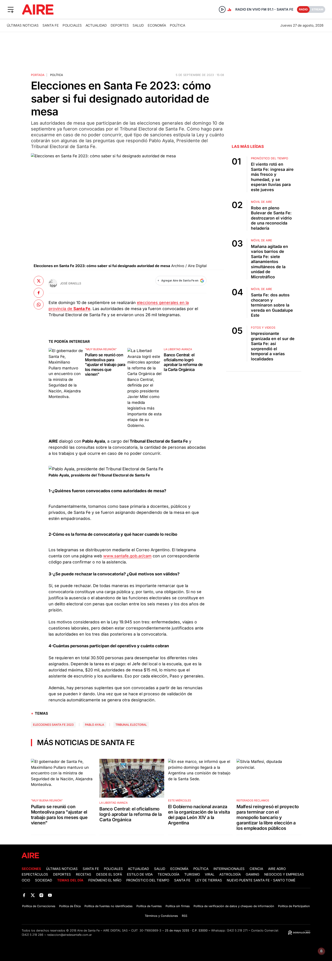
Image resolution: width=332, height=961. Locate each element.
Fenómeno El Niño (104, 880)
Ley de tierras (209, 880)
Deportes (120, 25)
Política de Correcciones (38, 906)
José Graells (70, 283)
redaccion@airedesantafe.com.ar (69, 934)
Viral (209, 874)
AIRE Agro (277, 869)
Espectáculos (35, 874)
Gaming (252, 874)
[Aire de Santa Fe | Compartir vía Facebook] (39, 292)
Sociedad (43, 880)
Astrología (230, 874)
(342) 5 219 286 (32, 934)
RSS (184, 916)
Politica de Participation (294, 906)
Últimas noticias (23, 25)
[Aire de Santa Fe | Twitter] (32, 895)
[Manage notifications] (321, 951)
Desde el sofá (109, 874)
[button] (10, 9)
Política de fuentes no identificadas (108, 906)
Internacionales (229, 869)
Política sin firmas (178, 906)
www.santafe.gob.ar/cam (127, 556)
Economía (157, 25)
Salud (138, 25)
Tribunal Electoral (131, 724)
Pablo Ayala (94, 724)
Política (177, 25)
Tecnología (168, 874)
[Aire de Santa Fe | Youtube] (50, 895)
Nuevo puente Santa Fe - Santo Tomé (261, 880)
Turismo (192, 874)
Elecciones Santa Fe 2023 (53, 724)
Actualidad (96, 25)
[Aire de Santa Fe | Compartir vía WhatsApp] (39, 304)
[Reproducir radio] (222, 9)
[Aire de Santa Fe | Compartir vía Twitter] (39, 281)
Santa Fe (50, 25)
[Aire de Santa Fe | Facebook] (24, 895)
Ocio (26, 880)
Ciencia (256, 869)
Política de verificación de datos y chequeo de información (234, 906)
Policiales (72, 25)
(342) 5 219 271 (237, 930)
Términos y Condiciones (161, 916)
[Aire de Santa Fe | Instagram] (41, 895)
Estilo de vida (140, 874)
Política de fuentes (149, 906)
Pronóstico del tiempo (147, 880)
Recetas (83, 874)
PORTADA (37, 75)
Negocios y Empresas (284, 874)
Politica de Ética (70, 906)
